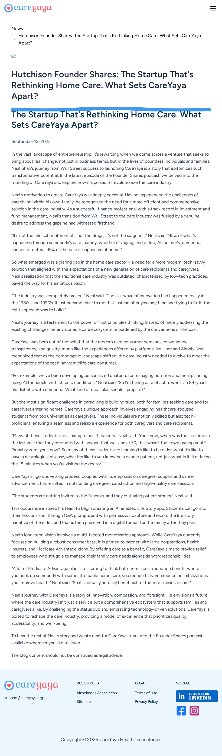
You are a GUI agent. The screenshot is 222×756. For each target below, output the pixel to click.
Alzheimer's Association (97, 693)
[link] (111, 38)
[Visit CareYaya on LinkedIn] (197, 696)
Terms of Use (146, 693)
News (17, 28)
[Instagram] (194, 710)
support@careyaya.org (23, 698)
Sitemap (84, 701)
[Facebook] (181, 710)
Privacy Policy (146, 701)
